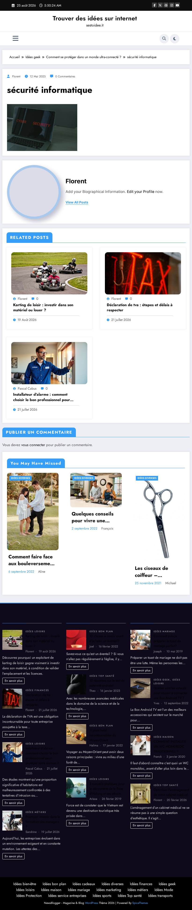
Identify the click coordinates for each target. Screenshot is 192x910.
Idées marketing (108, 889)
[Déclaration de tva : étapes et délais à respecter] (143, 273)
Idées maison (164, 737)
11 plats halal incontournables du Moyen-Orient (102, 735)
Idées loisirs (35, 631)
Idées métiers (36, 812)
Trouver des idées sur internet (95, 18)
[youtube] (177, 5)
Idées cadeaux (84, 884)
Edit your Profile (140, 191)
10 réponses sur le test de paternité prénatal (107, 683)
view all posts (77, 202)
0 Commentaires (65, 76)
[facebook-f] (154, 5)
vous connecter (33, 444)
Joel (166, 532)
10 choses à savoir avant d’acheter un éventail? (106, 638)
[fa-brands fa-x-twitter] (160, 5)
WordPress (91, 903)
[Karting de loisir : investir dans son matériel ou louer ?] (49, 273)
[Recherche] (164, 38)
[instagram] (171, 5)
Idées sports (102, 895)
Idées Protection (29, 895)
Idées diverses (20, 478)
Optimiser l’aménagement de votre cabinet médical (171, 792)
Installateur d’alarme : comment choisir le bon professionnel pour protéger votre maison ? (41, 397)
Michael (107, 583)
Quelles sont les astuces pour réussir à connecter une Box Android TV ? (171, 693)
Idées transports (160, 895)
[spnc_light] (174, 38)
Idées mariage (164, 631)
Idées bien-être (24, 884)
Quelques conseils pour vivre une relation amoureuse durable (31, 517)
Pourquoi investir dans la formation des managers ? (43, 821)
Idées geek (162, 679)
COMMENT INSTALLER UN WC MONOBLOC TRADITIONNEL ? (170, 746)
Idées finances (37, 690)
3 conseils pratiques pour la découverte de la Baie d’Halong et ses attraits (107, 788)
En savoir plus (13, 681)
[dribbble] (165, 5)
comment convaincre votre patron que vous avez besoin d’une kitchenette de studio (158, 522)
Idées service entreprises (67, 895)
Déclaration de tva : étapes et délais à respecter (140, 307)
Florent (16, 76)
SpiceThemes (140, 903)
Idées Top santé (101, 676)
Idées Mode (164, 889)
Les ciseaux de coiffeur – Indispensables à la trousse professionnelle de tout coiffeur (94, 572)
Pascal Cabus (27, 388)
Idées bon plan (101, 631)
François (44, 528)
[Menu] (15, 38)
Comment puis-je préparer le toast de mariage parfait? (167, 641)
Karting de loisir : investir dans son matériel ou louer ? (43, 307)
